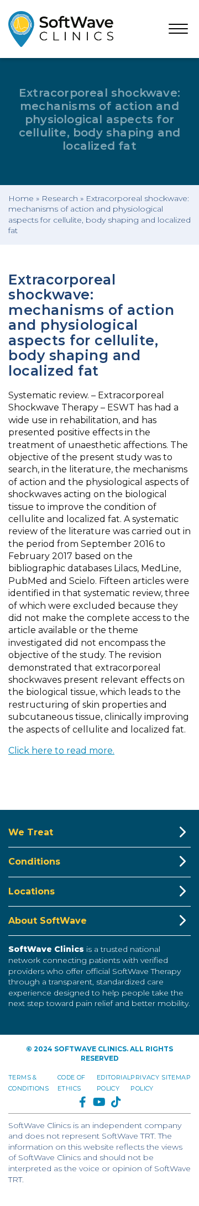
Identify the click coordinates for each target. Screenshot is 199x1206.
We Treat (30, 832)
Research (59, 198)
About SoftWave (47, 920)
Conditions (34, 861)
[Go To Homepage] (60, 29)
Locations (31, 891)
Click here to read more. (61, 750)
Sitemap (176, 1077)
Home (21, 198)
